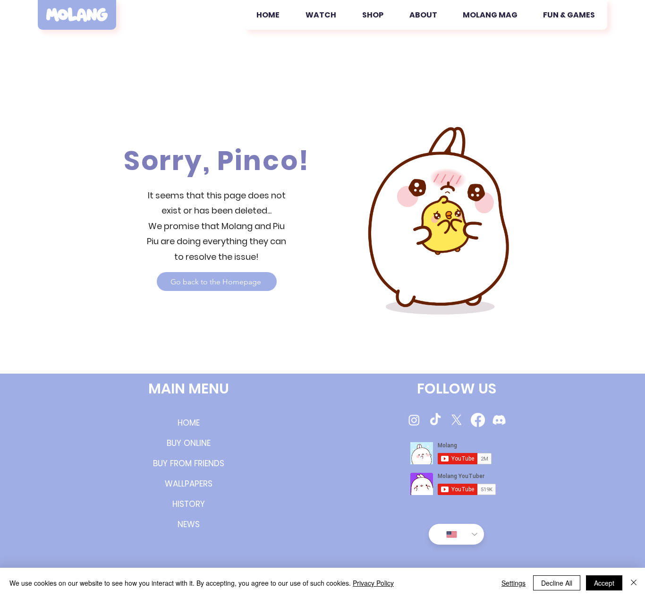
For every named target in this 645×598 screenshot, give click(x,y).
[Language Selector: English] (456, 534)
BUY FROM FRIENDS (188, 463)
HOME (189, 422)
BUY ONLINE (189, 443)
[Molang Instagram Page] (414, 420)
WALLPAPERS (188, 483)
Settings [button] (513, 583)
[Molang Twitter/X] (457, 420)
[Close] (633, 582)
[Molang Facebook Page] (478, 420)
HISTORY (188, 504)
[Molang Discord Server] (499, 420)
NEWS (189, 524)
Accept (604, 583)
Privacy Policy (373, 583)
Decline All (556, 583)
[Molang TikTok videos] (435, 420)
